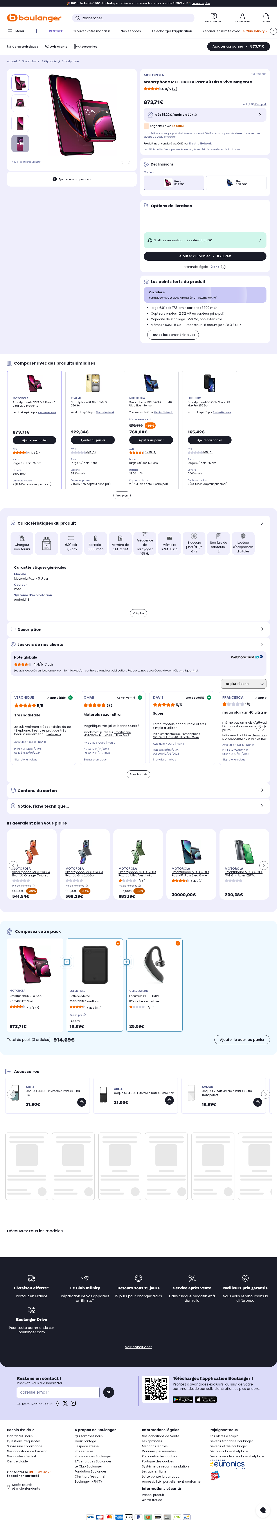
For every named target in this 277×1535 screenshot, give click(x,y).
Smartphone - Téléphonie (39, 61)
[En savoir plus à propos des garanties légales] (223, 266)
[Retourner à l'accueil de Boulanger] (34, 18)
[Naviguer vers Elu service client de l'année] (240, 1476)
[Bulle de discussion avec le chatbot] (263, 1510)
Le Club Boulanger (88, 1466)
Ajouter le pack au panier (242, 1039)
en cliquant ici (188, 670)
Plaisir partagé (85, 1441)
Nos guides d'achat (21, 1456)
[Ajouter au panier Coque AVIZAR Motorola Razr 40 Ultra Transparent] (257, 1102)
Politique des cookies (158, 1461)
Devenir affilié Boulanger (228, 1446)
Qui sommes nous (89, 1436)
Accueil (12, 61)
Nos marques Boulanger (93, 1456)
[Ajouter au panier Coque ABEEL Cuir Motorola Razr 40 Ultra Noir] (169, 1100)
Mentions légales (155, 1446)
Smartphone (70, 61)
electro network (200, 143)
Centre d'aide (17, 1461)
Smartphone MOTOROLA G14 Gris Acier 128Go (244, 874)
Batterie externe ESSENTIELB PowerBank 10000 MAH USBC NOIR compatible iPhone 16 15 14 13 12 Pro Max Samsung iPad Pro (85, 999)
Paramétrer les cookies (159, 1456)
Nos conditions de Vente (160, 1436)
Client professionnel (90, 1476)
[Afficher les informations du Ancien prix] (84, 1014)
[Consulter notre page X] (65, 1404)
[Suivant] (129, 162)
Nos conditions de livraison (27, 1451)
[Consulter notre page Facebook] (57, 1404)
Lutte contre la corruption (162, 1476)
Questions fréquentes (24, 1441)
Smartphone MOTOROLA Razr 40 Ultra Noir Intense (246, 737)
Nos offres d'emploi (224, 1436)
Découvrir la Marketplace (229, 1451)
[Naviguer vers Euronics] (240, 1464)
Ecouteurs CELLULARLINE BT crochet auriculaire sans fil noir (144, 999)
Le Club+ (178, 126)
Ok (108, 1392)
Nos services (84, 1451)
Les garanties (152, 1441)
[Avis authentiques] (244, 657)
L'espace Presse (87, 1446)
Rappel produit (153, 1495)
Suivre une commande (24, 1446)
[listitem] (20, 103)
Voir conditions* (138, 1347)
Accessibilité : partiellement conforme (171, 1481)
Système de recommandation (165, 1466)
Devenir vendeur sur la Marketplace (237, 1456)
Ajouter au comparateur (75, 179)
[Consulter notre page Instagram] (73, 1404)
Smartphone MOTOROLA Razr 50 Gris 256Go (84, 874)
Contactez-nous (20, 1436)
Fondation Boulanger (90, 1471)
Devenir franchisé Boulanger (231, 1441)
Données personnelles (159, 1451)
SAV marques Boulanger (93, 1461)
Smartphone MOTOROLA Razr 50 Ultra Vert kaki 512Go (137, 875)
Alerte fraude (152, 1500)
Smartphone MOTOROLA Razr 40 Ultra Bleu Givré (107, 733)
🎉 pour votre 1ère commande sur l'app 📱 (138, 3)
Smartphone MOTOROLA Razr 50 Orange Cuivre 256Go (31, 875)
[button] (273, 31)
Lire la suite (54, 734)
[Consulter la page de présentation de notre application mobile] (183, 1399)
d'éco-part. (260, 104)
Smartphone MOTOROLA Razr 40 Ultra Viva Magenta (25, 999)
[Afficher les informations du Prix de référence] (150, 419)
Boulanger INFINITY (88, 1481)
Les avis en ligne (154, 1471)
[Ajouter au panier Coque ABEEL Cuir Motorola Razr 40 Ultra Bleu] (81, 1102)
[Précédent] (122, 162)
